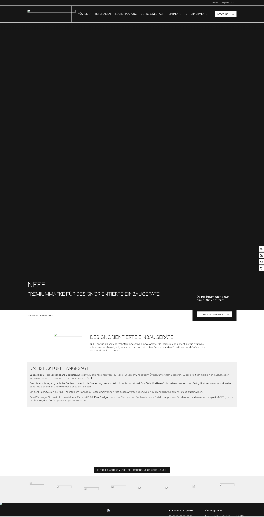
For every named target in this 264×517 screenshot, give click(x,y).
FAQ (233, 3)
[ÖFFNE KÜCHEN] (90, 14)
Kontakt (215, 3)
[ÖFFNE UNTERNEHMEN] (206, 14)
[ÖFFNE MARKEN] (180, 14)
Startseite (32, 316)
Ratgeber (225, 3)
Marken (42, 316)
